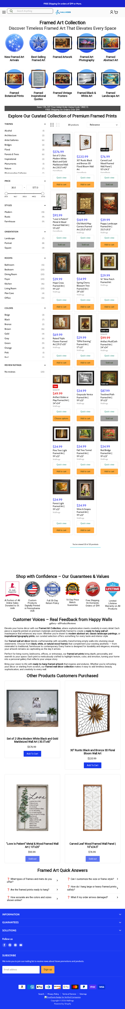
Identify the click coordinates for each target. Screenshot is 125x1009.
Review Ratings (13, 365)
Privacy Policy (53, 994)
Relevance (95, 124)
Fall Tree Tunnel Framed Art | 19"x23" (84, 453)
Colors (9, 308)
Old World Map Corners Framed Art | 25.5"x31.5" (84, 226)
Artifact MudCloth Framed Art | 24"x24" (108, 344)
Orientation (11, 231)
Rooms (8, 258)
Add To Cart (32, 754)
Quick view (61, 178)
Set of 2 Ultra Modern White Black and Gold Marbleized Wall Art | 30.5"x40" (60, 161)
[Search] (11, 11)
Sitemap (83, 994)
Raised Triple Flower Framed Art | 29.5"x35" (60, 341)
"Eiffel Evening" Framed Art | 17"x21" (84, 344)
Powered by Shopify (62, 1003)
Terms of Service (69, 994)
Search (41, 994)
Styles (8, 205)
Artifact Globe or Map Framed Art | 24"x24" (61, 400)
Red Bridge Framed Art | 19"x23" (106, 453)
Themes (9, 124)
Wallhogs (80, 232)
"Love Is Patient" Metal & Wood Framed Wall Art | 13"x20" (61, 223)
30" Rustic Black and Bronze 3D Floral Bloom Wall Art (85, 165)
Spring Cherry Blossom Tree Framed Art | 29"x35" (83, 287)
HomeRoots (57, 170)
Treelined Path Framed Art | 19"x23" (107, 397)
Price (7, 181)
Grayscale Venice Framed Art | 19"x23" (85, 397)
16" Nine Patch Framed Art (107, 281)
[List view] (58, 125)
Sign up (48, 969)
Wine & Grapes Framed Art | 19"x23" (84, 512)
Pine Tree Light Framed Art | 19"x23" (60, 453)
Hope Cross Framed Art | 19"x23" (58, 285)
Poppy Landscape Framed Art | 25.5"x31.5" (108, 226)
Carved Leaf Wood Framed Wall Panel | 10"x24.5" (107, 165)
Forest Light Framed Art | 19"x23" (58, 506)
